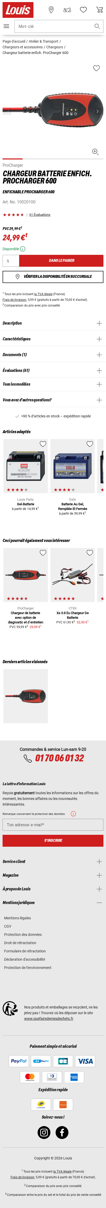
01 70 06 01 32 (59, 758)
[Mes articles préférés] (83, 10)
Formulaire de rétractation (25, 951)
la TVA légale (43, 294)
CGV (7, 926)
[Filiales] (51, 10)
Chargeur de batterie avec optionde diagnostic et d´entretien (25, 617)
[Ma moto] (67, 10)
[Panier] (99, 10)
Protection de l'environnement (27, 968)
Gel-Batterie (25, 504)
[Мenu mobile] (6, 26)
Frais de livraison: (15, 300)
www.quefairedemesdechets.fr (48, 1018)
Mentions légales (17, 918)
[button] (97, 26)
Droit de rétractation (20, 943)
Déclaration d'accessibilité (24, 959)
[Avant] (99, 111)
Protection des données (23, 934)
